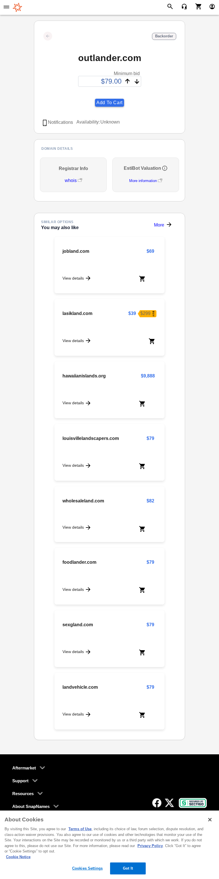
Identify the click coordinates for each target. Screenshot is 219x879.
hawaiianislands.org (84, 375)
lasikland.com (77, 313)
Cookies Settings (87, 868)
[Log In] (209, 6)
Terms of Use (80, 829)
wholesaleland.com (83, 500)
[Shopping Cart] (196, 6)
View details (73, 278)
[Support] (182, 6)
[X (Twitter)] (169, 802)
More (159, 225)
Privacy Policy (150, 846)
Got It (128, 868)
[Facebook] (156, 802)
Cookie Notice (18, 857)
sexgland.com (77, 624)
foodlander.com (79, 562)
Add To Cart (109, 102)
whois (71, 180)
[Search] (171, 6)
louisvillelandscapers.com (90, 438)
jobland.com (75, 251)
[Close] (210, 819)
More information (143, 181)
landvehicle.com (80, 687)
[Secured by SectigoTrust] (192, 803)
